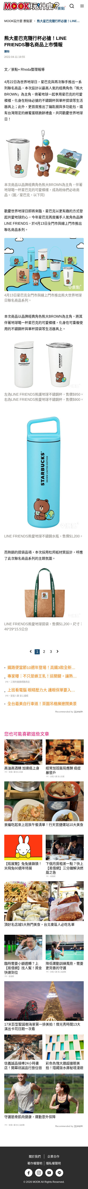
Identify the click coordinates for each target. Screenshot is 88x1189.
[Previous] (30, 651)
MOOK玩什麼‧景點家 (18, 21)
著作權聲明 (34, 1163)
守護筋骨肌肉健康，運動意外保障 (30, 1117)
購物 (6, 51)
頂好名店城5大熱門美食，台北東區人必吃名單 (39, 924)
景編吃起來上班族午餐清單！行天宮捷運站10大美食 (43, 825)
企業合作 (53, 1156)
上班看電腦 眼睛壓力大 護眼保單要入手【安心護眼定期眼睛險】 (41, 690)
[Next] (57, 651)
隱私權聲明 (53, 1163)
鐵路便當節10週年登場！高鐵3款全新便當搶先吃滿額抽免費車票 (41, 668)
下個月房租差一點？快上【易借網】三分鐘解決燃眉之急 (64, 868)
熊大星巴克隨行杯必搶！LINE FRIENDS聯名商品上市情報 (57, 21)
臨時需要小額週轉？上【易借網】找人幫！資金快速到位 (23, 968)
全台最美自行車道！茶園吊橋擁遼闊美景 (42, 704)
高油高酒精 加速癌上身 (21, 768)
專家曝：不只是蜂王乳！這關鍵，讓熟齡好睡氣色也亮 (42, 676)
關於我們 (35, 1156)
